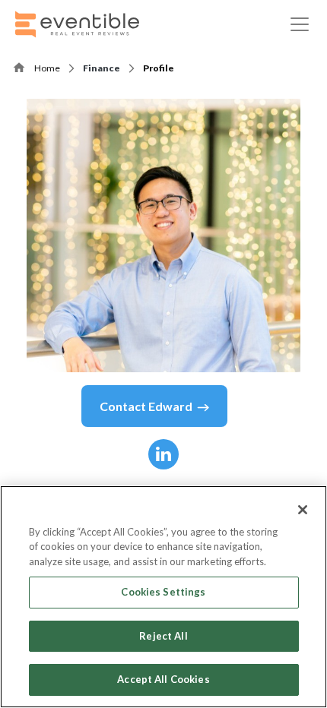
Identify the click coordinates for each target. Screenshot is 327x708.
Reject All (163, 636)
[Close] (302, 509)
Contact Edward (146, 406)
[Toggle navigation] (299, 24)
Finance (101, 68)
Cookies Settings (163, 592)
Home (47, 68)
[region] (163, 596)
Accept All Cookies (163, 679)
